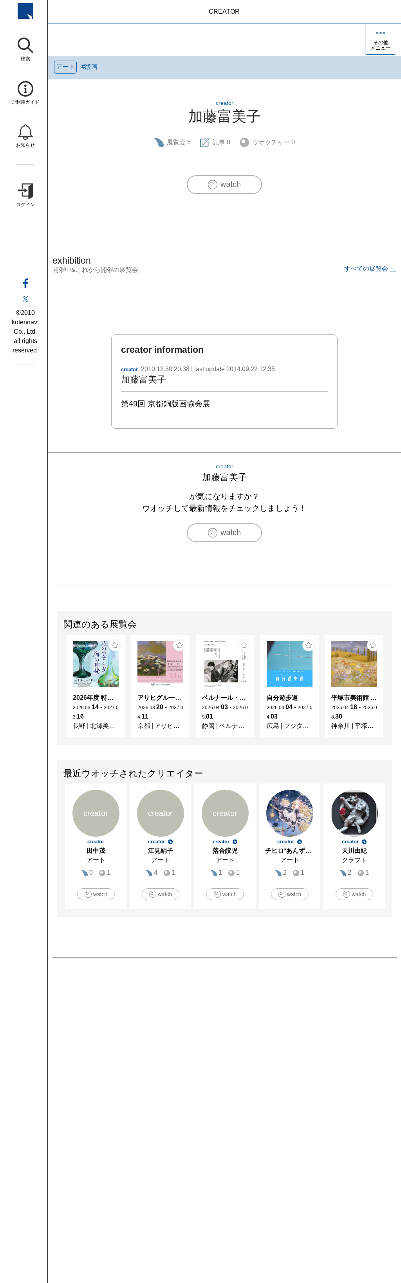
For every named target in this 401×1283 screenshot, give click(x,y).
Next (391, 690)
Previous (57, 690)
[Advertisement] (224, 1047)
